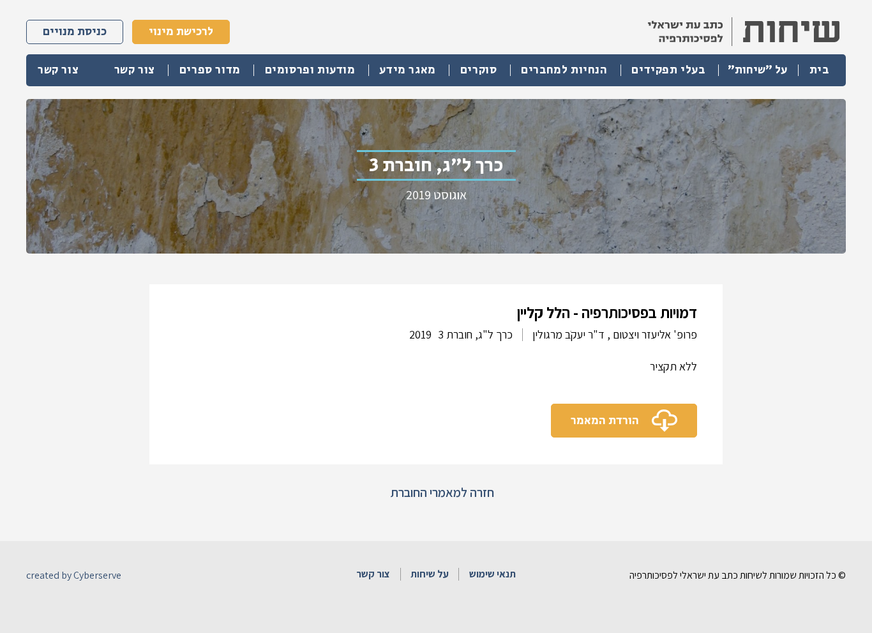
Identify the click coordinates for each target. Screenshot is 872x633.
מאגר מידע (407, 70)
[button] (756, 70)
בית (819, 70)
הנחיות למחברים (564, 70)
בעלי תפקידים (668, 70)
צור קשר (134, 70)
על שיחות (429, 574)
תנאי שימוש (492, 574)
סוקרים (478, 70)
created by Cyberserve (73, 575)
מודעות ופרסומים (310, 70)
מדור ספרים (210, 70)
